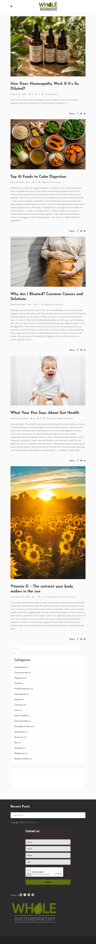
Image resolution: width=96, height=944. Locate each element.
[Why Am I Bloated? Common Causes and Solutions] (48, 261)
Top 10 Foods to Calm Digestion (38, 177)
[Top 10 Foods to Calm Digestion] (48, 144)
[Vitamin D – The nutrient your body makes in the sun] (48, 522)
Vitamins (71, 597)
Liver (16, 710)
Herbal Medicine (22, 689)
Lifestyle (51, 597)
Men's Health (20, 716)
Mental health (21, 721)
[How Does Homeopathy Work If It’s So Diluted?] (48, 46)
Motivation (19, 732)
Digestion (46, 182)
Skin (16, 743)
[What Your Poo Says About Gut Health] (48, 380)
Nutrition (56, 182)
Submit (48, 882)
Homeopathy (51, 94)
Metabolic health (22, 727)
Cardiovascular (21, 673)
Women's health (21, 759)
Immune (17, 700)
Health (60, 419)
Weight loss (19, 753)
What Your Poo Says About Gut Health (44, 413)
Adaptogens (20, 667)
